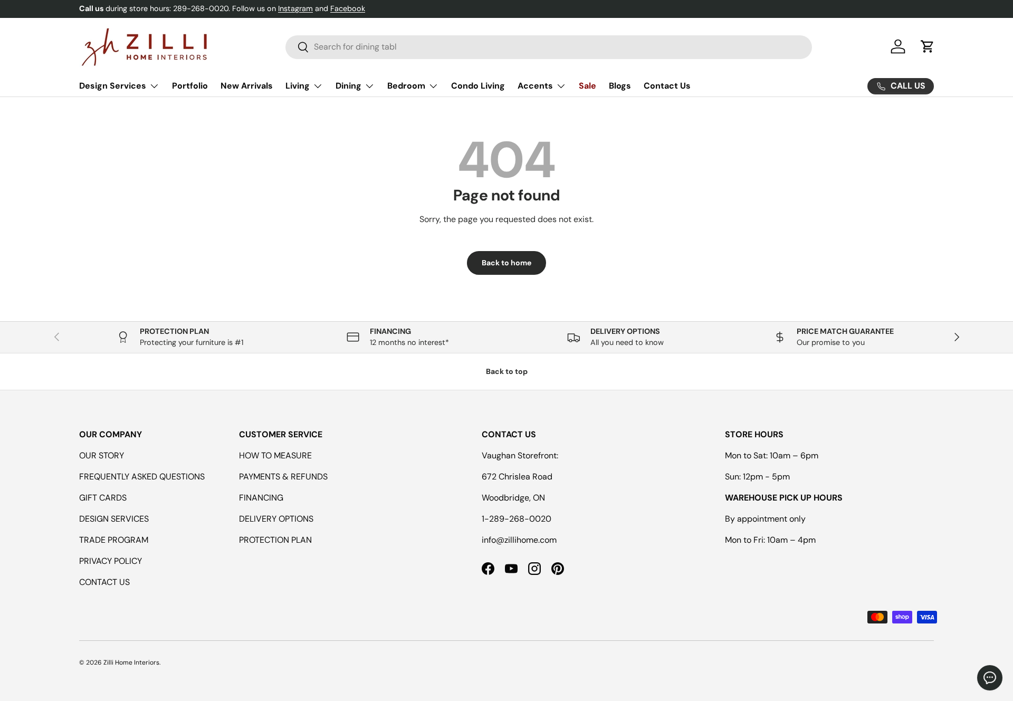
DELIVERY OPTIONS (276, 518)
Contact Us (667, 85)
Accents (535, 85)
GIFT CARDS (103, 497)
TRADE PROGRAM (113, 539)
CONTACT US (104, 582)
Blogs (620, 85)
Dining (348, 85)
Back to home (506, 262)
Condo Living (478, 85)
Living (297, 85)
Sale (587, 85)
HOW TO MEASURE (275, 455)
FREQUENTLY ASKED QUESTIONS (142, 476)
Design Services (112, 85)
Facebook (347, 8)
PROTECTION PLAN (275, 539)
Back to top (507, 371)
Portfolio (190, 85)
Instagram (295, 8)
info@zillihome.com (519, 539)
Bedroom (406, 85)
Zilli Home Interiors (131, 662)
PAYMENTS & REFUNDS (283, 476)
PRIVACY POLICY (110, 560)
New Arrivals (247, 85)
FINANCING (261, 497)
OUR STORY (101, 455)
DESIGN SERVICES (114, 518)
